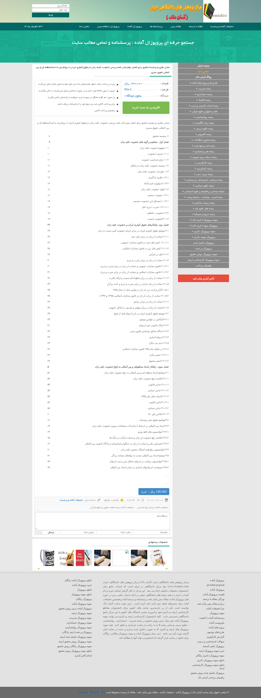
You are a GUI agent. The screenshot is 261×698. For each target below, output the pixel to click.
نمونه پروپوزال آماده (82, 603)
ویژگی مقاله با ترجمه (213, 599)
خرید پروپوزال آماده (82, 585)
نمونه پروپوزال (217, 613)
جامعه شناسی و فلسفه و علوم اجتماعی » (203, 191)
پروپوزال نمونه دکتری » (203, 237)
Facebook (95, 692)
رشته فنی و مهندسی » (203, 145)
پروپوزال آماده (134, 26)
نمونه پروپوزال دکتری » (203, 231)
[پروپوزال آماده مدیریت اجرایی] (121, 565)
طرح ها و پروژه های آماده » (204, 82)
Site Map (83, 692)
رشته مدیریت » (203, 88)
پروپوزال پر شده (203, 248)
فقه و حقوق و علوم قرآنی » (203, 111)
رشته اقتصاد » (203, 100)
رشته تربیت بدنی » (203, 174)
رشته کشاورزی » (203, 168)
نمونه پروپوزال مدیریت (80, 617)
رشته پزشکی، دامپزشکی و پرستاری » (203, 179)
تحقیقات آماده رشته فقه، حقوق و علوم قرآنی (112, 507)
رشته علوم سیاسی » (203, 185)
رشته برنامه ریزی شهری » (203, 157)
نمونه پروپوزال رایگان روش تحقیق (74, 646)
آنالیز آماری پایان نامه (203, 278)
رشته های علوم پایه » (203, 208)
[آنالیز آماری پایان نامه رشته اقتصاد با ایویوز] (84, 565)
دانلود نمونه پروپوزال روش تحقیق (75, 650)
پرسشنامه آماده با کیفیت (211, 617)
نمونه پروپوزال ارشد (82, 613)
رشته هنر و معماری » (203, 151)
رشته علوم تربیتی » (203, 128)
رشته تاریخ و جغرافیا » (203, 214)
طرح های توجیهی (215, 632)
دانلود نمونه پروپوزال (81, 594)
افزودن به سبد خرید (146, 108)
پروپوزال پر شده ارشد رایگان (77, 632)
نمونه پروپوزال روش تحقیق (203, 254)
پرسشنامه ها (156, 26)
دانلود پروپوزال (84, 589)
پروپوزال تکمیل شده (203, 242)
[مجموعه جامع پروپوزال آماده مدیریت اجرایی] (102, 565)
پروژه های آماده (216, 627)
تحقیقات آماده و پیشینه (222, 26)
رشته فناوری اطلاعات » (203, 139)
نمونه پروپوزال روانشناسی (78, 627)
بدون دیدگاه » (133, 95)
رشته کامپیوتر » (204, 134)
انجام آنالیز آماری (83, 655)
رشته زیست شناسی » (203, 202)
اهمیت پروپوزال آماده (213, 594)
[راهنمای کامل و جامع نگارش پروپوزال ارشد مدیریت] (157, 565)
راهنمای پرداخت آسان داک (211, 677)
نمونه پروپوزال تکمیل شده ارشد (76, 636)
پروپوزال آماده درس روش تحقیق (75, 608)
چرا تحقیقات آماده (215, 608)
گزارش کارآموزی (215, 636)
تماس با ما (84, 26)
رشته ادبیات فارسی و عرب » (203, 105)
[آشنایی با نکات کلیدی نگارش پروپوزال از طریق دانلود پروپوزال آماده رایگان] (66, 565)
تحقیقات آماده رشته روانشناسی (152, 507)
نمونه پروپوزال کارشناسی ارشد (203, 259)
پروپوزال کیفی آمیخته (213, 646)
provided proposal (215, 585)
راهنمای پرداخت (204, 265)
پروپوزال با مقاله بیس (108, 26)
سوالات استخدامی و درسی (210, 641)
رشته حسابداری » (203, 94)
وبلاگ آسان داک (203, 77)
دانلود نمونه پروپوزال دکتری (210, 660)
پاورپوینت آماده (216, 622)
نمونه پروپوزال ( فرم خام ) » (203, 219)
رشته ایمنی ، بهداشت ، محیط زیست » (203, 197)
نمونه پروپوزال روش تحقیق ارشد (75, 641)
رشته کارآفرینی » (203, 162)
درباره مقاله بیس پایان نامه (210, 603)
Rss (103, 692)
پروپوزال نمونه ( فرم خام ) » (203, 225)
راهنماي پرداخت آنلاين (105, 111)
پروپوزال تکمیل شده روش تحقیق (207, 672)
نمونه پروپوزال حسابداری (79, 622)
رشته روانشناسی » (203, 117)
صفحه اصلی (203, 65)
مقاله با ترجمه (195, 26)
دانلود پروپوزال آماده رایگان (78, 580)
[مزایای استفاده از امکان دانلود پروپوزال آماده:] (47, 565)
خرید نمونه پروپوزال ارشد (211, 650)
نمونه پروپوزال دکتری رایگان (210, 655)
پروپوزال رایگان (84, 599)
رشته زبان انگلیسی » (203, 122)
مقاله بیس (176, 26)
